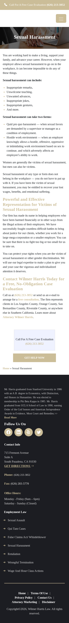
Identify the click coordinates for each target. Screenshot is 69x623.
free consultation (28, 299)
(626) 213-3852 (56, 4)
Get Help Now (34, 357)
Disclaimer (48, 602)
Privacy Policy (24, 597)
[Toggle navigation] (61, 18)
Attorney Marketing (24, 602)
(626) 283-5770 (20, 483)
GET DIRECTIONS (17, 466)
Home (6, 368)
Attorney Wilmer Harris (18, 317)
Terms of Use (39, 593)
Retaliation (14, 554)
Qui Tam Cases (17, 528)
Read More (10, 417)
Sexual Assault (16, 520)
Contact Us (45, 597)
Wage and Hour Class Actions (25, 570)
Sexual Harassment (19, 545)
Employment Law (15, 512)
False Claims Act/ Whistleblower (27, 537)
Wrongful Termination (20, 562)
